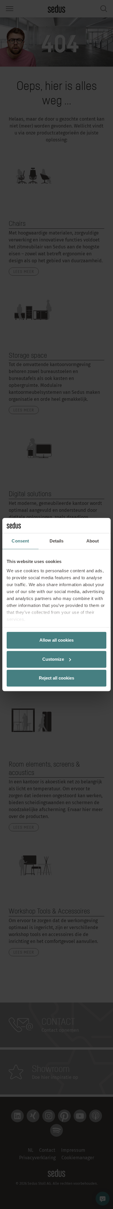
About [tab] (92, 540)
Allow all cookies (56, 640)
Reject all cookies (56, 677)
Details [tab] (57, 540)
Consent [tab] (20, 540)
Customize (53, 659)
